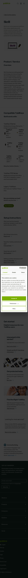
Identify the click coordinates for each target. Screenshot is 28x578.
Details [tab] (14, 272)
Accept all (14, 298)
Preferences (13, 303)
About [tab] (23, 272)
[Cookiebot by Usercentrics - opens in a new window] (19, 268)
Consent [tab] (5, 272)
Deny (14, 308)
